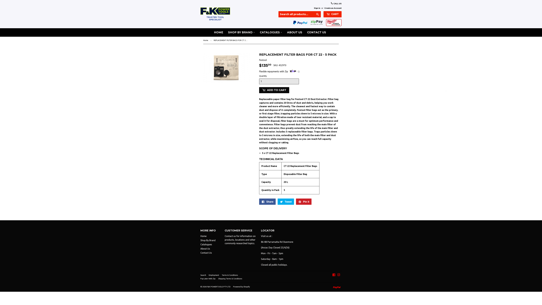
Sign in (317, 8)
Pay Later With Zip (208, 279)
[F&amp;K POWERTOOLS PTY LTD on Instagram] (338, 275)
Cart (335, 14)
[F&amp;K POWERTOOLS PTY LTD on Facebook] (333, 275)
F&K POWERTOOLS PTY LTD (218, 287)
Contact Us (316, 32)
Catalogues (270, 32)
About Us (294, 32)
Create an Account (333, 8)
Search (203, 275)
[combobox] (299, 14)
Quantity (263, 76)
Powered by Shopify (241, 287)
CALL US (337, 3)
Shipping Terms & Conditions (230, 279)
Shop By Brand (240, 32)
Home (218, 32)
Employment (214, 275)
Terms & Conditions (230, 275)
